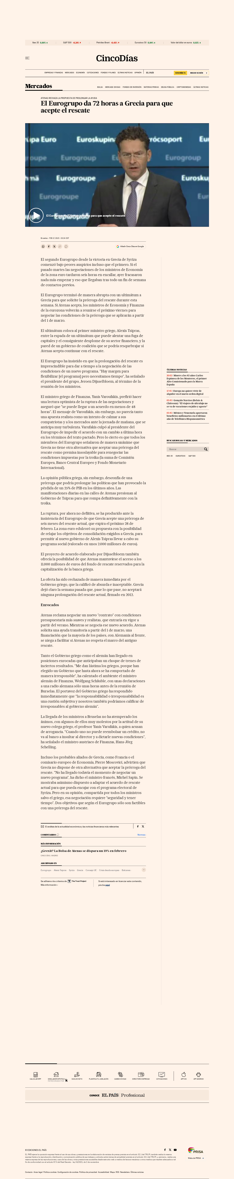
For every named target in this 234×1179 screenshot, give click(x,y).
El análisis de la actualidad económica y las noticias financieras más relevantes (82, 826)
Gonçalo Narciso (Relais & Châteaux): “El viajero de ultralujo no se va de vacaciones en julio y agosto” (187, 403)
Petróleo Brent (103, 43)
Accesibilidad (103, 1172)
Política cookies (50, 1172)
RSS (117, 1172)
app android (199, 1079)
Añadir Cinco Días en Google (132, 246)
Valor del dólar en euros (181, 43)
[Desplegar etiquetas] (144, 870)
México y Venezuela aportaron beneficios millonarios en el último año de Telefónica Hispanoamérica (187, 415)
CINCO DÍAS (45, 856)
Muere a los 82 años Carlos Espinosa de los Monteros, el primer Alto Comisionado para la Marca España (187, 380)
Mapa (112, 1172)
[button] (117, 175)
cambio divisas (120, 1079)
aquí (107, 885)
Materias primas (151, 87)
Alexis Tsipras (60, 870)
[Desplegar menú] (27, 58)
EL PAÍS (148, 72)
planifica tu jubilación (98, 1079)
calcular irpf (35, 1079)
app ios (184, 1079)
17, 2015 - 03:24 (59, 238)
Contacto (29, 1172)
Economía (80, 73)
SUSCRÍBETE (180, 73)
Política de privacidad (88, 1172)
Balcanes (126, 870)
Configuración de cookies (67, 1172)
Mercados (69, 73)
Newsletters (125, 1172)
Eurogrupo (46, 870)
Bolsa (100, 87)
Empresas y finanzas (54, 73)
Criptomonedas (184, 87)
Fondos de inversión (132, 87)
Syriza (71, 870)
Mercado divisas (112, 87)
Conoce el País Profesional (117, 1095)
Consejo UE (91, 870)
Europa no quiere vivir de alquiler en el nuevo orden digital (185, 392)
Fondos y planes (108, 73)
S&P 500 (67, 43)
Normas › (142, 835)
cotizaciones (161, 1079)
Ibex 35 (35, 43)
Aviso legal (38, 1172)
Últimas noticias (125, 73)
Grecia (80, 870)
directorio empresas (141, 1079)
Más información (49, 885)
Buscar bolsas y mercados (182, 440)
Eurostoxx (180, 456)
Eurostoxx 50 (140, 43)
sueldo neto (77, 1079)
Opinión (138, 73)
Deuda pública (167, 87)
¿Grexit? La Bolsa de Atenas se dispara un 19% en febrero (83, 851)
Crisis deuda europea (109, 870)
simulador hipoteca (56, 1079)
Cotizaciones (93, 73)
